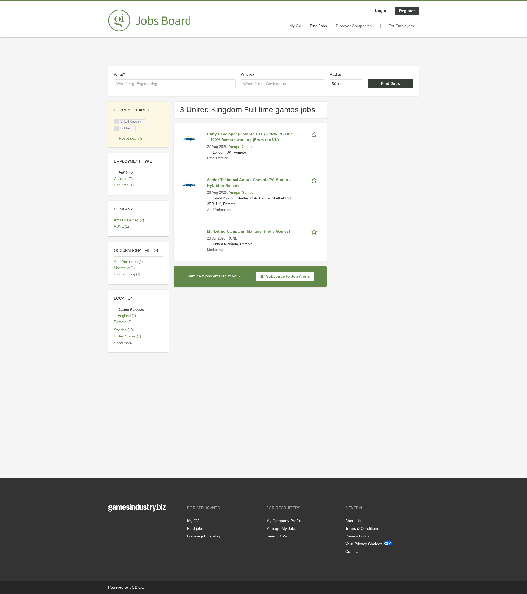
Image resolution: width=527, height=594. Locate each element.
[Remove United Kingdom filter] (116, 309)
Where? (247, 74)
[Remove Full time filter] (116, 172)
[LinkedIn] (129, 523)
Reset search (130, 138)
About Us (353, 521)
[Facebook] (112, 523)
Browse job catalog (203, 536)
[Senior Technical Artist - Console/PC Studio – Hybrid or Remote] (188, 184)
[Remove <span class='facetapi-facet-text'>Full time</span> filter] (116, 128)
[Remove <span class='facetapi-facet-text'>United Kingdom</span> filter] (116, 122)
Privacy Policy (357, 536)
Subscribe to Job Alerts (288, 276)
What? (119, 74)
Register (407, 11)
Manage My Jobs (281, 528)
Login (380, 10)
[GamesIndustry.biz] (149, 21)
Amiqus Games (241, 147)
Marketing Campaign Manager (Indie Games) (248, 231)
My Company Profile (283, 521)
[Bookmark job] (315, 134)
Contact (352, 551)
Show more (123, 343)
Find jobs (195, 528)
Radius (336, 74)
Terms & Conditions (362, 528)
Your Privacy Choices (363, 544)
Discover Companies (354, 26)
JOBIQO (137, 587)
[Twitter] (121, 523)
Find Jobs (318, 26)
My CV (295, 26)
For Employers (401, 26)
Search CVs (276, 536)
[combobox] (175, 83)
